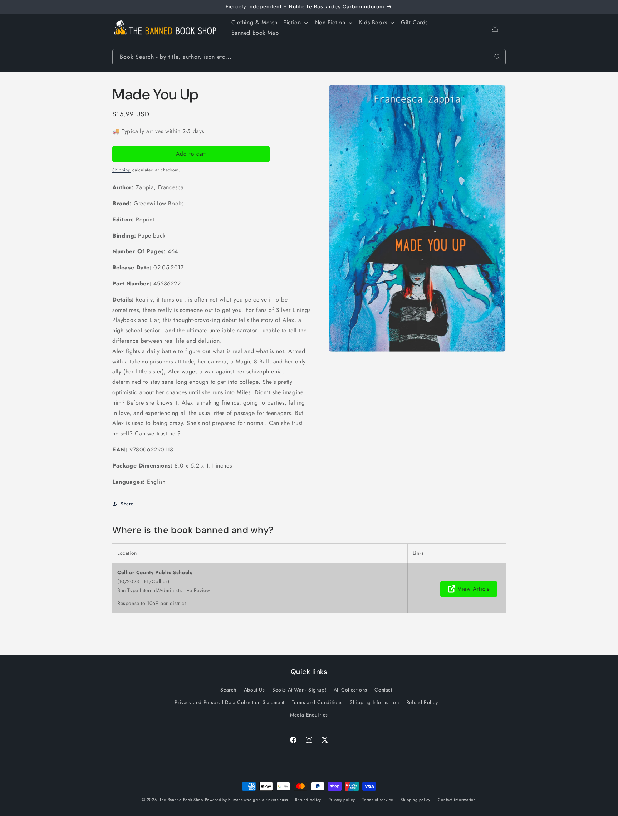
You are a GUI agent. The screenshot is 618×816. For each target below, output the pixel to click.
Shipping (121, 170)
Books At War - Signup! (299, 689)
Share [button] (127, 503)
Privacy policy (342, 799)
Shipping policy (416, 799)
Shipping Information (374, 701)
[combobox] (309, 57)
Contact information (457, 799)
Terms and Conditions (317, 701)
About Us (254, 689)
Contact (383, 689)
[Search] (497, 57)
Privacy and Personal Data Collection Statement (229, 701)
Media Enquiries (309, 714)
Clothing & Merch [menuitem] (254, 22)
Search (228, 689)
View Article (474, 589)
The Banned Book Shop (181, 799)
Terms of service (377, 799)
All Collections (350, 689)
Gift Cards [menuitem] (414, 22)
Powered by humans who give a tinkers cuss (246, 799)
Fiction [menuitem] (292, 22)
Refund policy (308, 799)
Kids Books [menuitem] (373, 22)
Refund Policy (422, 701)
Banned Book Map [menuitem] (255, 33)
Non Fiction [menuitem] (330, 22)
